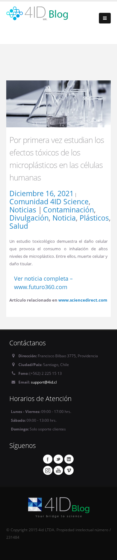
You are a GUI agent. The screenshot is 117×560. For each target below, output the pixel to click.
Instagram (47, 470)
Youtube (58, 470)
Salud (18, 226)
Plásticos (94, 218)
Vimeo (69, 470)
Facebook (47, 459)
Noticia (64, 218)
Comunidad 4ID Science (49, 201)
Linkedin (69, 459)
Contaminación (68, 210)
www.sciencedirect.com (82, 300)
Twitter (58, 459)
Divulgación (29, 218)
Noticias (22, 210)
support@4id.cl (44, 381)
